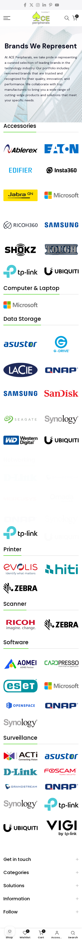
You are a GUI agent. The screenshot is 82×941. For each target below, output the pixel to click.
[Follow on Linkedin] (44, 5)
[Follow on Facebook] (25, 5)
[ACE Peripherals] (41, 18)
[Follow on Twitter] (31, 5)
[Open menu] (11, 18)
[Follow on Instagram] (38, 5)
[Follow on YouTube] (57, 5)
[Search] (66, 18)
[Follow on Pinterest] (51, 5)
